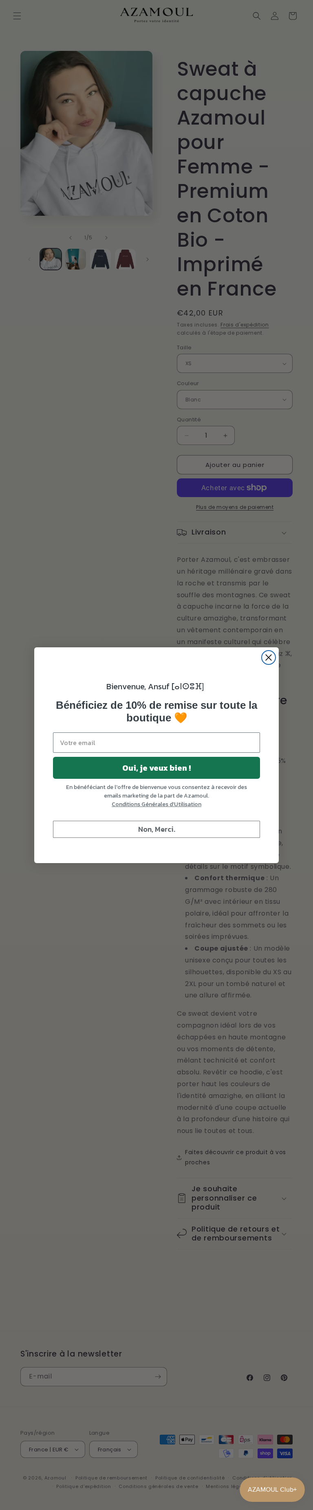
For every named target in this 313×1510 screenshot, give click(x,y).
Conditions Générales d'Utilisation (156, 804)
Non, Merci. (156, 829)
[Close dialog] (269, 657)
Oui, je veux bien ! (156, 768)
